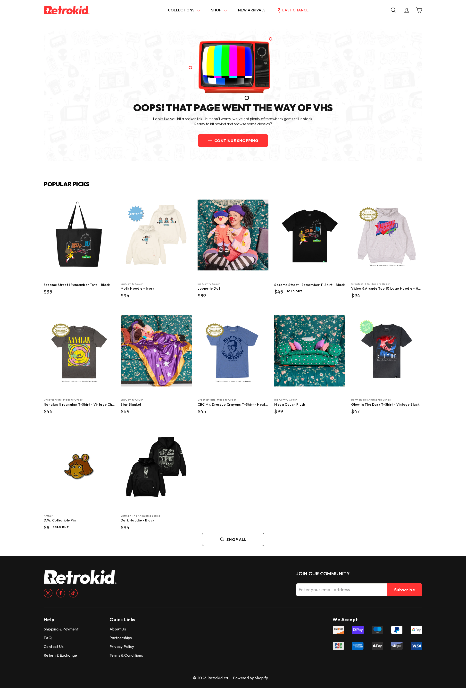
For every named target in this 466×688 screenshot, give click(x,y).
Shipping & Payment (61, 629)
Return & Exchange (60, 655)
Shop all (236, 539)
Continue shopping (236, 140)
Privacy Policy (121, 646)
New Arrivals (252, 10)
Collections (181, 10)
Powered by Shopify (250, 677)
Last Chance (295, 10)
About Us (117, 629)
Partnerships (120, 637)
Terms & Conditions (126, 655)
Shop (216, 10)
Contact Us (54, 646)
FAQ (48, 637)
